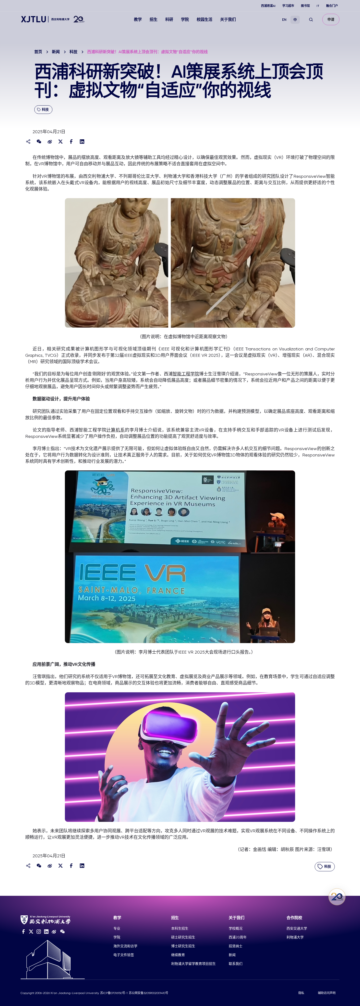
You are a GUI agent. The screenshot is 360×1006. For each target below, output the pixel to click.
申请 (330, 19)
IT (318, 6)
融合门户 (332, 6)
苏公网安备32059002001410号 (148, 993)
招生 (153, 19)
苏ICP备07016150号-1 (114, 993)
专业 (116, 928)
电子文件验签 (123, 955)
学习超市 (288, 6)
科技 (73, 51)
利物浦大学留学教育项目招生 (193, 964)
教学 (138, 19)
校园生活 (204, 19)
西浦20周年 (238, 937)
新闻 (56, 51)
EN (284, 20)
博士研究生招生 (183, 946)
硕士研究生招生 (183, 937)
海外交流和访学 (125, 946)
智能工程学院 (186, 373)
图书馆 (305, 6)
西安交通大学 (297, 928)
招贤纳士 (235, 946)
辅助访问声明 (327, 993)
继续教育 (178, 955)
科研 (169, 19)
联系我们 (235, 964)
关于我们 (228, 19)
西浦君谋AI (268, 6)
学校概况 (235, 928)
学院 (185, 19)
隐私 (301, 993)
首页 (38, 51)
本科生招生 (179, 928)
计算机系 (115, 429)
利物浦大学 (295, 937)
